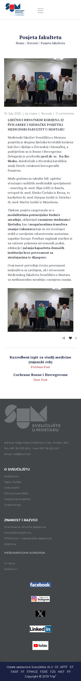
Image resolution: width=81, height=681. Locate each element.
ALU (50, 667)
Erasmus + (11, 569)
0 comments (65, 113)
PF (69, 672)
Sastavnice (11, 476)
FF (22, 672)
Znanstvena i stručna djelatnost (25, 526)
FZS (53, 672)
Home (20, 43)
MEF (61, 672)
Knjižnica (10, 544)
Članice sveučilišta (16, 493)
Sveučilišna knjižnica (17, 532)
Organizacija (12, 504)
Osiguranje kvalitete (17, 499)
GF (57, 667)
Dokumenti (11, 487)
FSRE (44, 672)
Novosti (32, 43)
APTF (63, 667)
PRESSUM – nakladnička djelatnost (28, 538)
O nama (9, 563)
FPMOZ (32, 672)
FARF (14, 672)
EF (72, 667)
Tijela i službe (12, 481)
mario (33, 113)
